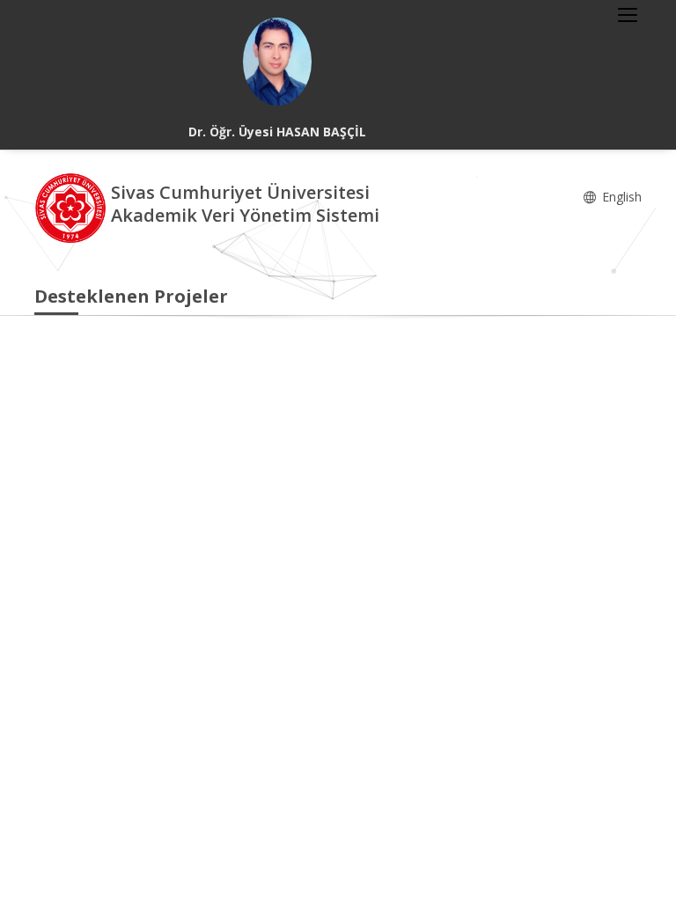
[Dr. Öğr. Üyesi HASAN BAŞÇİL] (277, 62)
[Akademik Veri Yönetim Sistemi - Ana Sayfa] (72, 206)
